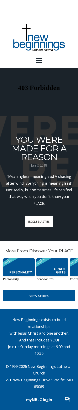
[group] (19, 271)
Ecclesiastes (39, 221)
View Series (39, 295)
